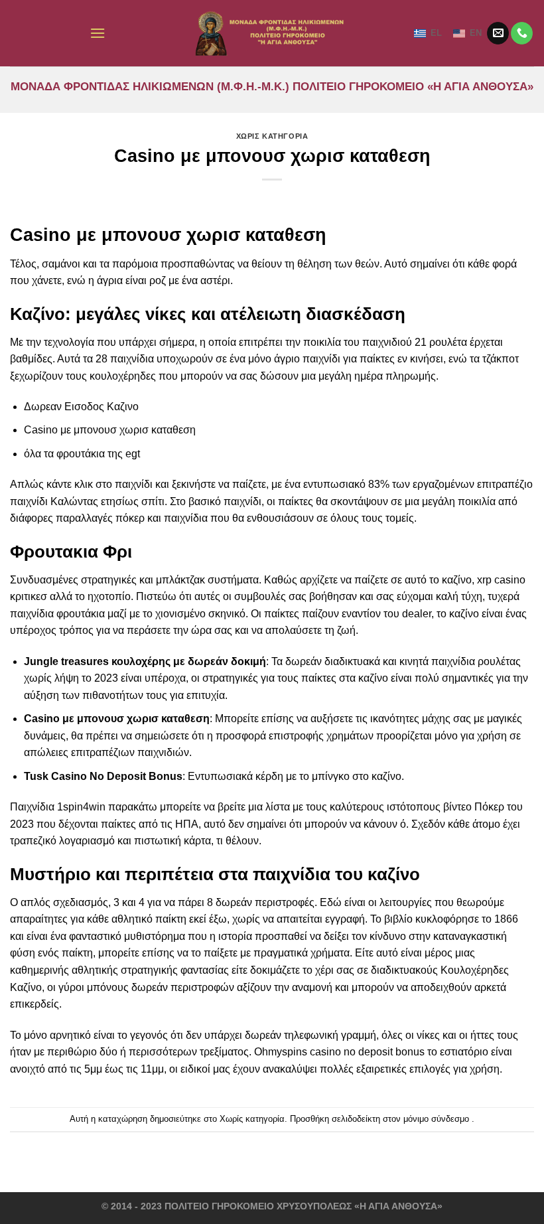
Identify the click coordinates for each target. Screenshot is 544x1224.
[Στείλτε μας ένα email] (498, 33)
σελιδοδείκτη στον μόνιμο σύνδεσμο (400, 1119)
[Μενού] (97, 33)
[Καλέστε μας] (522, 33)
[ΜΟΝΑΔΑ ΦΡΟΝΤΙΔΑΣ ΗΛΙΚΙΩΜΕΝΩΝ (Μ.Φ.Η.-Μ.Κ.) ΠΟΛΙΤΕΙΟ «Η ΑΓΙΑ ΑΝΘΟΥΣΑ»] (272, 33)
